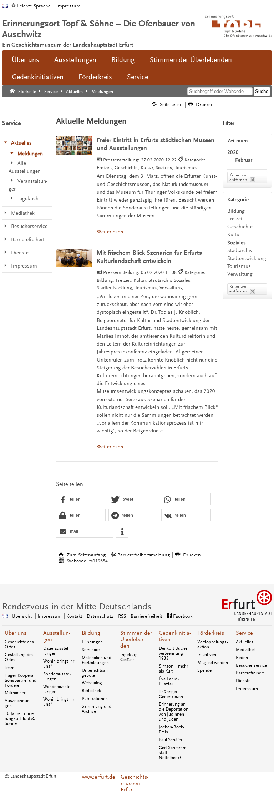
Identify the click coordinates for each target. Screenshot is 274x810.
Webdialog (92, 682)
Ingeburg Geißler (129, 657)
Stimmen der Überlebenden (191, 60)
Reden (242, 657)
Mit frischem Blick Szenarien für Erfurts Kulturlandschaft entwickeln (149, 256)
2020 (233, 152)
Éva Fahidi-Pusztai (169, 681)
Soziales (236, 243)
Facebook (182, 616)
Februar (243, 160)
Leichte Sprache (34, 6)
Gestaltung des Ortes (19, 657)
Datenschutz (100, 616)
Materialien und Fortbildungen (96, 660)
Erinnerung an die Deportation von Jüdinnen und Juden (173, 712)
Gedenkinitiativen (38, 77)
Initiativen (206, 654)
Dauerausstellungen (56, 651)
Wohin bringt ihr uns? (58, 664)
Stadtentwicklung (246, 258)
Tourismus (239, 266)
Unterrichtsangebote (95, 673)
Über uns (25, 60)
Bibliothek (91, 690)
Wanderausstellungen (58, 689)
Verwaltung (240, 274)
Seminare (91, 649)
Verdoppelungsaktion (212, 644)
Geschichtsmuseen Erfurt (134, 783)
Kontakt (74, 616)
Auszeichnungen (18, 703)
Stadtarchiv (240, 251)
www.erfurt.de (98, 777)
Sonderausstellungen (57, 676)
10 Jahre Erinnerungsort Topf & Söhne (20, 718)
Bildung (123, 60)
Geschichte (240, 227)
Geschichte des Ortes (19, 644)
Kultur (234, 235)
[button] (81, 499)
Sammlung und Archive (96, 709)
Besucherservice (251, 665)
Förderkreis (95, 77)
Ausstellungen (75, 60)
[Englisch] (5, 6)
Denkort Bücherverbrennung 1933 (174, 653)
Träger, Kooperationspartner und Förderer (20, 680)
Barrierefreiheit (146, 616)
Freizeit (235, 219)
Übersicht (22, 616)
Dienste (243, 680)
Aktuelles (244, 641)
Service (137, 77)
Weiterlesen (110, 232)
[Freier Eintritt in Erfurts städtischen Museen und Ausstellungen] (74, 145)
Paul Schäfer (170, 739)
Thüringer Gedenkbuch (171, 694)
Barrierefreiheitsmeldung (143, 554)
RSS (122, 616)
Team (10, 667)
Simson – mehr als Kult (173, 669)
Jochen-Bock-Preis (171, 729)
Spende (204, 670)
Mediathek (246, 649)
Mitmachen (15, 692)
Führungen (92, 641)
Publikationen (95, 698)
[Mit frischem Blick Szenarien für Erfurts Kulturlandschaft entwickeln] (74, 258)
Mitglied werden (212, 662)
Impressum (68, 6)
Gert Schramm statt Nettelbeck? (173, 752)
